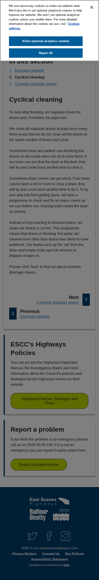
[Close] (92, 7)
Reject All (46, 53)
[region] (49, 30)
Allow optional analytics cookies (45, 41)
